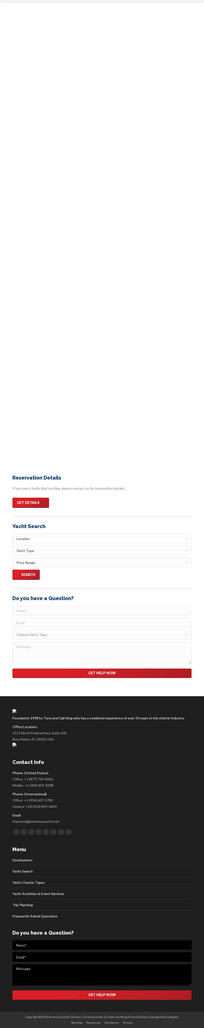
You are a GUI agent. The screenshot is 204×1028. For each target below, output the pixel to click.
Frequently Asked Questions (34, 916)
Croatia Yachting (116, 1017)
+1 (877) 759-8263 (38, 779)
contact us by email (144, 431)
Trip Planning (22, 905)
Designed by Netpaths (164, 1017)
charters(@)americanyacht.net (35, 821)
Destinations (22, 860)
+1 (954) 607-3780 (38, 800)
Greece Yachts (93, 1017)
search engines (56, 418)
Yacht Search (22, 871)
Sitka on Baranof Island (36, 340)
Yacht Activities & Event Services (38, 893)
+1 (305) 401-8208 (39, 785)
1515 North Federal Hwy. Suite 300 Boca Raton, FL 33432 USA (39, 736)
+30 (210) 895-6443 (41, 806)
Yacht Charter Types (28, 882)
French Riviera (138, 1017)
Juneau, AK (54, 327)
